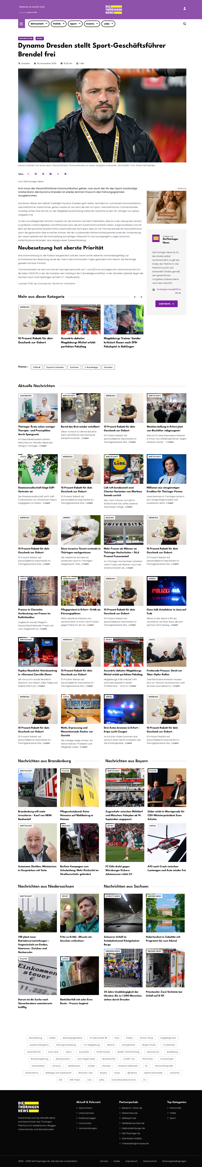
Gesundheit (26, 395)
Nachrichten (25, 38)
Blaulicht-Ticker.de (132, 1108)
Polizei (129, 1037)
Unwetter (174, 1072)
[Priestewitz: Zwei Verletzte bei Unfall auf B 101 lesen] (165, 968)
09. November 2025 (46, 63)
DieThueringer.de (131, 1133)
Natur (69, 1051)
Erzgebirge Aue (168, 1037)
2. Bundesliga (91, 367)
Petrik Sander (103, 1051)
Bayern (103, 1072)
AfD (60, 1079)
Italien (52, 1037)
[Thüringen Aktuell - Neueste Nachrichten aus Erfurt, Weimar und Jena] (114, 9)
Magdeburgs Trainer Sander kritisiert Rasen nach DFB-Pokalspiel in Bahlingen (122, 342)
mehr (44, 445)
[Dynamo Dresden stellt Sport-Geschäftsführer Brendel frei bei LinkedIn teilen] (43, 174)
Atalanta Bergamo (39, 1044)
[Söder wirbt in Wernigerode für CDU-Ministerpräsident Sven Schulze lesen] (167, 787)
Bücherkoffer (109, 1058)
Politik (57, 23)
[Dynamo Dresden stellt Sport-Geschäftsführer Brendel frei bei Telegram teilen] (65, 174)
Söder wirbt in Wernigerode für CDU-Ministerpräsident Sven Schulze (166, 815)
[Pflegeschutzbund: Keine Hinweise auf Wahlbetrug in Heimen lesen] (79, 787)
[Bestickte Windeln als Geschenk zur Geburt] (123, 408)
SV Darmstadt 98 (98, 1037)
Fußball (36, 367)
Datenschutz (150, 1161)
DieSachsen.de (130, 1113)
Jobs (106, 23)
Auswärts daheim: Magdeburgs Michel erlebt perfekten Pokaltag (78, 342)
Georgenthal (128, 1044)
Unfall (109, 696)
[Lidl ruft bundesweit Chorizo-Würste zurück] (123, 469)
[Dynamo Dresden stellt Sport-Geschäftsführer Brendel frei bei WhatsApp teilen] (28, 174)
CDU (89, 1079)
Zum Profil (165, 303)
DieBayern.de (129, 1118)
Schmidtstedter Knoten (124, 1079)
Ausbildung (172, 1051)
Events (90, 23)
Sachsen (74, 367)
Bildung (110, 517)
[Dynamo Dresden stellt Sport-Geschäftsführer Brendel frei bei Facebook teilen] (35, 174)
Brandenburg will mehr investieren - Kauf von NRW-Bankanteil (35, 815)
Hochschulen (167, 1058)
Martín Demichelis (153, 1072)
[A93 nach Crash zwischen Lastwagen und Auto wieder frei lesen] (167, 842)
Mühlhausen (74, 1065)
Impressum (131, 1161)
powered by (28, 12)
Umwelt (67, 517)
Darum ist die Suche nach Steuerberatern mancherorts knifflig (35, 1003)
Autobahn (84, 1051)
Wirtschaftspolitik (164, 1065)
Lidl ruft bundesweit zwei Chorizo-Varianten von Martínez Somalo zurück (123, 492)
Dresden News (113, 951)
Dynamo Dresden (55, 367)
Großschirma (31, 1072)
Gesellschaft (70, 578)
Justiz (23, 456)
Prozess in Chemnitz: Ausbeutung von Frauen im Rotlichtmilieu (34, 614)
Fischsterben (38, 1065)
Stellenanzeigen (87, 1118)
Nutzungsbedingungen (174, 1161)
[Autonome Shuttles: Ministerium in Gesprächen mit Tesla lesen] (37, 842)
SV (144, 1079)
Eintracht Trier (86, 1072)
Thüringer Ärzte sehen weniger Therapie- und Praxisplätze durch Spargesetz (36, 431)
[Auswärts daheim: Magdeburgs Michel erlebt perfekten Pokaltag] (81, 319)
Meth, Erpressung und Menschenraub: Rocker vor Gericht (77, 732)
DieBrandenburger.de (133, 1128)
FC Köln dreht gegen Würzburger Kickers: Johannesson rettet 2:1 (119, 870)
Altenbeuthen (63, 1058)
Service (104, 1161)
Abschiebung (35, 1037)
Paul (117, 1037)
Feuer (117, 1072)
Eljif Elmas (132, 1072)
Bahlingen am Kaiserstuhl (58, 1072)
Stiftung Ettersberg (66, 1044)
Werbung (25, 307)
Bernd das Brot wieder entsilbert (80, 427)
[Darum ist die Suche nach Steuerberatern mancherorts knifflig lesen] (37, 975)
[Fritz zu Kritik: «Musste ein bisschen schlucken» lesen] (79, 913)
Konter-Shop (146, 1037)
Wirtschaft (37, 23)
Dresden (25, 63)
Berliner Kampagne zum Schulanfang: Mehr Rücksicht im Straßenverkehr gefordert (79, 870)
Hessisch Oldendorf (128, 1065)
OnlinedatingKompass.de (135, 1143)
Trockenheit (169, 1044)
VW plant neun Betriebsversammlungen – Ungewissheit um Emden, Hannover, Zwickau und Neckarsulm (33, 945)
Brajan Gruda (149, 1044)
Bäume (110, 1044)
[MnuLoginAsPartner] (184, 8)
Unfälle (91, 1065)
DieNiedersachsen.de (133, 1123)
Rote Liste (53, 1051)
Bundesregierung (39, 1058)
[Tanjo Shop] (166, 207)
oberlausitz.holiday (132, 1138)
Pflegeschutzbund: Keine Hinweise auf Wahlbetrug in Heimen (76, 815)
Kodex (117, 1161)
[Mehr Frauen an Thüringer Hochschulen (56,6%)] (123, 529)
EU (146, 1065)
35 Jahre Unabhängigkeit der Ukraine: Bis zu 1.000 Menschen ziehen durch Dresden (123, 996)
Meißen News (154, 896)
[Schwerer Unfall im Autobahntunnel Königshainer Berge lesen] (123, 913)
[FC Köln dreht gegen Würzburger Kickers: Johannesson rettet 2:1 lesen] (125, 842)
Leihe (101, 1079)
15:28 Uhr (68, 63)
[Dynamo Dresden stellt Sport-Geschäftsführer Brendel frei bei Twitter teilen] (58, 174)
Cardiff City (129, 1058)
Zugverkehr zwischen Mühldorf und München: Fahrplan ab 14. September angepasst (124, 815)
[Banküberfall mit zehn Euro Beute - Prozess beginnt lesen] (79, 975)
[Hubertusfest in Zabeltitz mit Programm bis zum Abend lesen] (165, 913)
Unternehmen (34, 1051)
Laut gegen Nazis (86, 1058)
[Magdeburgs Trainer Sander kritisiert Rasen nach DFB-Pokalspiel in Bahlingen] (123, 319)
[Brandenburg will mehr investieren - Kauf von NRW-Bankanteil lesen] (37, 787)
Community (85, 1123)
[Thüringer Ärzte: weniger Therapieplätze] (38, 408)
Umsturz (56, 1065)
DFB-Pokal (75, 1079)
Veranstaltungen (88, 1128)
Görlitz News (113, 896)
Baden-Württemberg (128, 1051)
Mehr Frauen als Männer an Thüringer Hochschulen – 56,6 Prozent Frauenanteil (121, 553)
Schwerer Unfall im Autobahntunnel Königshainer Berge (122, 941)
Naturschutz (153, 1051)
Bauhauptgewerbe (72, 1037)
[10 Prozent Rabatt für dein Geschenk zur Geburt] (38, 319)
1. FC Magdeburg (91, 1044)
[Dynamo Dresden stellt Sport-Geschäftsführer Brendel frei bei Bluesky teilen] (50, 174)
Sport (73, 23)
